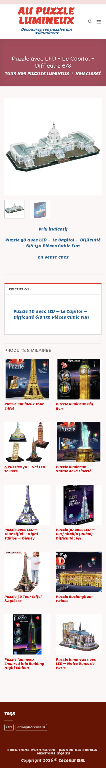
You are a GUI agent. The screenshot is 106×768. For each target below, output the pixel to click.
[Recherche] (90, 22)
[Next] (92, 147)
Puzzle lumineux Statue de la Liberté (73, 469)
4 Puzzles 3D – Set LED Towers (24, 469)
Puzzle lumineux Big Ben (74, 406)
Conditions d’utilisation (31, 750)
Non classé (88, 73)
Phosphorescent (31, 727)
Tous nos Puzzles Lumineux (37, 73)
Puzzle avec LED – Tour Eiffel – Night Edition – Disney (21, 534)
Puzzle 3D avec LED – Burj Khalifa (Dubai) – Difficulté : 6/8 (76, 534)
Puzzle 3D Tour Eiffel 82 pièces (23, 599)
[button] (99, 21)
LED (9, 727)
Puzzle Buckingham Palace (74, 599)
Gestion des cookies (78, 750)
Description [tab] (19, 289)
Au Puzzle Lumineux (46, 15)
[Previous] (14, 147)
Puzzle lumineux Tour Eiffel (24, 406)
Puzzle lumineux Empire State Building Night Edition (24, 663)
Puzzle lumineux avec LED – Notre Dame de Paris (76, 663)
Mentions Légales (53, 753)
